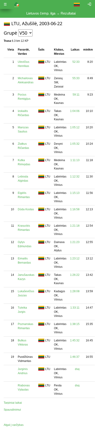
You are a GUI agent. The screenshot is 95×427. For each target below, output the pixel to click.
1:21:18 (75, 225)
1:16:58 (75, 209)
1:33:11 (75, 307)
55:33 (76, 78)
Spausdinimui (12, 409)
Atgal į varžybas (14, 425)
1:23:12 (75, 258)
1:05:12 (75, 127)
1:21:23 (75, 242)
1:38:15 (75, 324)
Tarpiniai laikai (13, 402)
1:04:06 (75, 111)
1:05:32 (75, 143)
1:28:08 (75, 291)
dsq (77, 369)
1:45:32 (75, 340)
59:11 (76, 94)
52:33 (76, 61)
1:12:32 (75, 176)
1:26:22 (75, 275)
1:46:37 (75, 356)
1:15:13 (75, 193)
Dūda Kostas (26, 209)
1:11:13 (75, 160)
